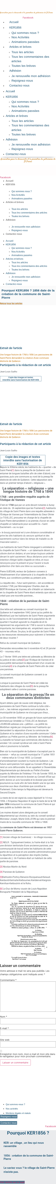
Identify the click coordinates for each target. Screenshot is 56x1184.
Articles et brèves (20, 46)
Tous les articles (22, 52)
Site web (4, 1040)
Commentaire (8, 980)
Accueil (13, 22)
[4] (11, 666)
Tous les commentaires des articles (29, 212)
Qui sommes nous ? (25, 32)
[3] (23, 659)
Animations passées (25, 41)
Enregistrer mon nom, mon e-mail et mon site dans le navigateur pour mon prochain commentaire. (27, 1055)
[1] (13, 470)
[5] (31, 686)
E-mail (4, 1028)
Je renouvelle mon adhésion (30, 76)
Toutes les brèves (23, 65)
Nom (3, 1016)
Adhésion (15, 70)
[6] (51, 736)
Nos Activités (20, 37)
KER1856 (15, 27)
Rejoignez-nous (22, 80)
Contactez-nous (19, 85)
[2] (44, 508)
